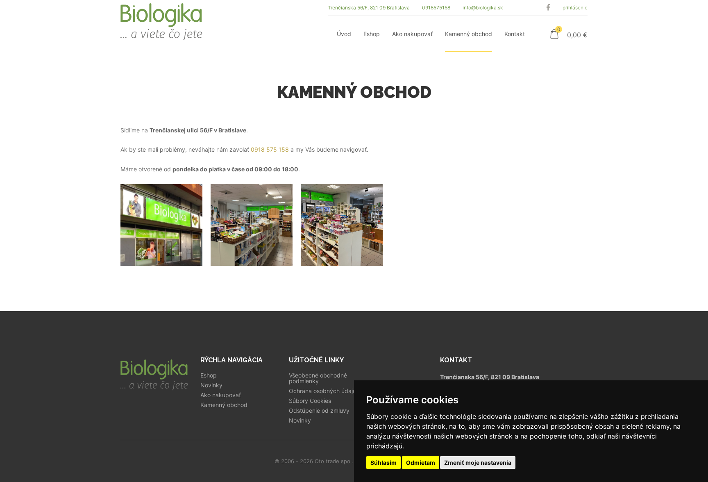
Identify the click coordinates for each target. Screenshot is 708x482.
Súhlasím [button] (383, 462)
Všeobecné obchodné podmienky (318, 378)
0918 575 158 (270, 149)
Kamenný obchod (223, 405)
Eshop (208, 375)
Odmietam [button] (420, 462)
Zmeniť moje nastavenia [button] (477, 462)
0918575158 (436, 8)
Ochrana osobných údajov (324, 391)
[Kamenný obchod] (161, 225)
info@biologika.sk (483, 8)
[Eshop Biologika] (161, 26)
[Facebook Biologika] (548, 7)
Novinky (211, 385)
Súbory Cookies (310, 401)
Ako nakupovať (220, 395)
